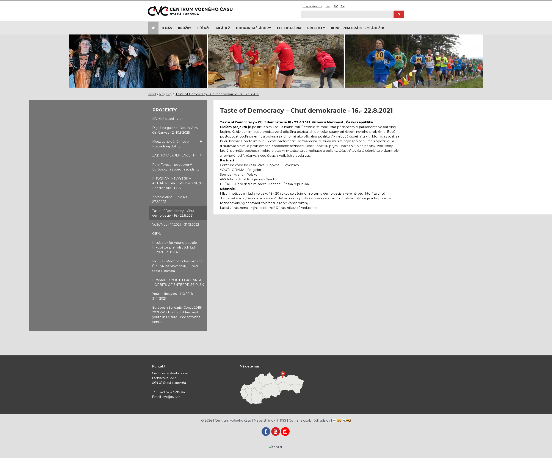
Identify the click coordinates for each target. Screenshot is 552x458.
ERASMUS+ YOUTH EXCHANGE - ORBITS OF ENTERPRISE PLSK (178, 282)
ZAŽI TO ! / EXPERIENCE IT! (173, 155)
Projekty (316, 28)
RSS (328, 6)
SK (336, 6)
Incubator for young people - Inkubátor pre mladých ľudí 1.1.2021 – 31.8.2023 (175, 247)
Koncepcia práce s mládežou (358, 28)
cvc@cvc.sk (171, 397)
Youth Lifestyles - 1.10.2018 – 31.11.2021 (173, 296)
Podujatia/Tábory (253, 28)
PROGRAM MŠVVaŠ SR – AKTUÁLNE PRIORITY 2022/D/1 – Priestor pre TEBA (177, 183)
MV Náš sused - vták (167, 119)
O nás (167, 28)
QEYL (156, 234)
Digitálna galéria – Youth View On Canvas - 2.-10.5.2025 (175, 130)
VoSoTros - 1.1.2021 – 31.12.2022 (175, 225)
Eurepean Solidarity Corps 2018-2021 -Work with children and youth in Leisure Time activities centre (177, 315)
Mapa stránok (312, 6)
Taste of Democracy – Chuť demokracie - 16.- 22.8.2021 (217, 94)
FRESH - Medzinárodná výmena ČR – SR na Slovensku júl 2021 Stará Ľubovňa (177, 266)
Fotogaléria (289, 28)
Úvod (152, 94)
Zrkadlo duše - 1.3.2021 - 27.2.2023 (170, 199)
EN (342, 6)
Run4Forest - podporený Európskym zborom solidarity (175, 167)
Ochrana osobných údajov (309, 420)
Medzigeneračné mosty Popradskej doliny (170, 144)
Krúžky (184, 28)
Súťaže (203, 28)
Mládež (223, 28)
